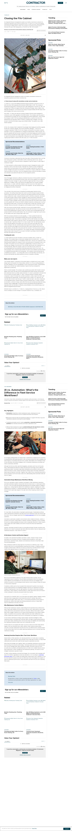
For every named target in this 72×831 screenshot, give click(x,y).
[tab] (7, 358)
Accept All (67, 828)
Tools (50, 9)
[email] (28, 35)
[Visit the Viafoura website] (43, 363)
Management (23, 9)
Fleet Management (8, 378)
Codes (28, 9)
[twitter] (25, 35)
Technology (44, 9)
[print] (45, 35)
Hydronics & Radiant (36, 9)
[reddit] (26, 35)
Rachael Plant (7, 395)
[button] (5, 3)
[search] (7, 3)
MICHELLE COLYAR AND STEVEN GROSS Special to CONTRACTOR (18, 29)
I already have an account (25, 371)
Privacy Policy (34, 828)
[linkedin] (23, 35)
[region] (25, 360)
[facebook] (21, 35)
